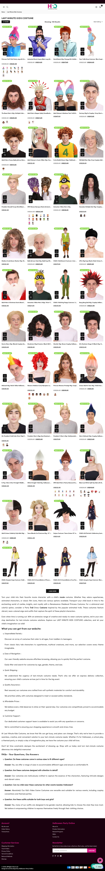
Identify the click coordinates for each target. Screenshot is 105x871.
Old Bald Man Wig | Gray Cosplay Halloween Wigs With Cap (91, 160)
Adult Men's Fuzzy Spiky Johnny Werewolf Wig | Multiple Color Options (14, 160)
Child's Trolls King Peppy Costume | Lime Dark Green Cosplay (65, 302)
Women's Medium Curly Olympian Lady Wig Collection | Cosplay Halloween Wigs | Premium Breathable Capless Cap (39, 385)
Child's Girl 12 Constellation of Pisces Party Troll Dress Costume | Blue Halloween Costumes (39, 580)
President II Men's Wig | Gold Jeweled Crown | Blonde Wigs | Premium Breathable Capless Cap (65, 436)
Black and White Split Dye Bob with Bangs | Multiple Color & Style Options (91, 483)
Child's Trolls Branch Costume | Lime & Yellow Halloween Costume (65, 261)
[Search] (7, 6)
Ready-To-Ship (7, 27)
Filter (6, 22)
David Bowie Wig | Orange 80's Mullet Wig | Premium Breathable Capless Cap (65, 59)
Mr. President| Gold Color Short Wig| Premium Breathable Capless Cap (14, 436)
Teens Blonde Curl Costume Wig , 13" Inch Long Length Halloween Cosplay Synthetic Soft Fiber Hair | (39, 533)
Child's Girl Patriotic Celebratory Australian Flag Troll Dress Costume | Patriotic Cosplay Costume (91, 533)
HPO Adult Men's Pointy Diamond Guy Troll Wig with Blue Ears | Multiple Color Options (65, 483)
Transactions (5, 831)
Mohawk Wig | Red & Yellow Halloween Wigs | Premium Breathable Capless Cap (14, 385)
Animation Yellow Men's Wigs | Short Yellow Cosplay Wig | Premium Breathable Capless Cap (39, 302)
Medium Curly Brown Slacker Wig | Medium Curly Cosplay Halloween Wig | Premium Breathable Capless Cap (14, 261)
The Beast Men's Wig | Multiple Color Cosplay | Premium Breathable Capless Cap (14, 113)
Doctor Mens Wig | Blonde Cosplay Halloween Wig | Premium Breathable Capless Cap (14, 344)
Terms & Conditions (7, 854)
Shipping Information (8, 846)
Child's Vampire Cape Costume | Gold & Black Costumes (14, 580)
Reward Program (57, 831)
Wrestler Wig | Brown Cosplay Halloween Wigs (65, 344)
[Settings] (96, 6)
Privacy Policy (6, 851)
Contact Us (55, 837)
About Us (55, 826)
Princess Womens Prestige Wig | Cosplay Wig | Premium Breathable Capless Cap (65, 385)
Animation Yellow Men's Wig (61, 207)
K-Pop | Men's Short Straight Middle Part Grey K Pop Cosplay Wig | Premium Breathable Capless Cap (14, 483)
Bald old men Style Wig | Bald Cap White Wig (39, 261)
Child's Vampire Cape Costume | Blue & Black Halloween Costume (91, 580)
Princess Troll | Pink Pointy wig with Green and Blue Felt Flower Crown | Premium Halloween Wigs (14, 59)
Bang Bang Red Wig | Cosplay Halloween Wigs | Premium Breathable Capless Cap (91, 302)
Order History (6, 829)
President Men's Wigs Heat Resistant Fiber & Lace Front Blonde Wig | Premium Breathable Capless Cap (39, 436)
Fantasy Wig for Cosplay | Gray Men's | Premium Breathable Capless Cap (91, 113)
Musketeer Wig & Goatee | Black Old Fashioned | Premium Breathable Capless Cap (39, 344)
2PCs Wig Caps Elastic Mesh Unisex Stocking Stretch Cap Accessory (91, 261)
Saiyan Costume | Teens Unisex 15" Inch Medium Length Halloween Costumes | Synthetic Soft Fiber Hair (65, 533)
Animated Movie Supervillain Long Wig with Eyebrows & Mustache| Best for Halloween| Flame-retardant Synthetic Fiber (39, 59)
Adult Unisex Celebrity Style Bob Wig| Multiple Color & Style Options (14, 533)
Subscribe (92, 850)
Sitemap (4, 859)
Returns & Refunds (7, 856)
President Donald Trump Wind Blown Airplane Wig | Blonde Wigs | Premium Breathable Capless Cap (14, 207)
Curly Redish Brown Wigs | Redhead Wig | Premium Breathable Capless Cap (65, 160)
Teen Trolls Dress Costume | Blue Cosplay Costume (91, 59)
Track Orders (5, 848)
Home (3, 12)
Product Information (58, 829)
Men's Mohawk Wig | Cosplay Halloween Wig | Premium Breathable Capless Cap (91, 436)
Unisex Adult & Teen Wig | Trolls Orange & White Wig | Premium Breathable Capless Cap (91, 385)
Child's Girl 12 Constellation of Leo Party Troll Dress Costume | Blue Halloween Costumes (65, 580)
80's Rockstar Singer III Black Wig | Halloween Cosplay (91, 344)
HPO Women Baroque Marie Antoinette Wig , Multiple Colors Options (39, 207)
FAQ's (54, 834)
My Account (5, 826)
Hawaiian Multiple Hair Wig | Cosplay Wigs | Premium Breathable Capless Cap (91, 207)
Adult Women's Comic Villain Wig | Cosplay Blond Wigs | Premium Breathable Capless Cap (39, 160)
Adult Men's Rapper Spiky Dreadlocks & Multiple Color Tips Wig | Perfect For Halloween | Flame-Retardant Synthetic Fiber (39, 113)
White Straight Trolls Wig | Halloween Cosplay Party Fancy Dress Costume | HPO (39, 483)
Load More (52, 591)
